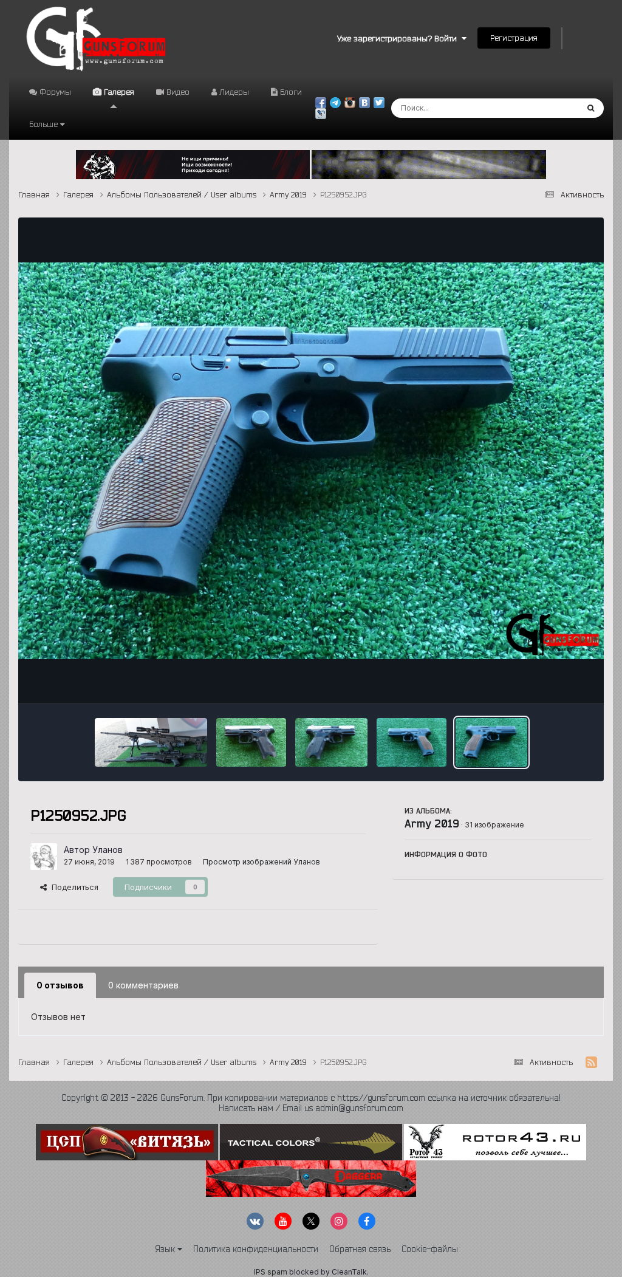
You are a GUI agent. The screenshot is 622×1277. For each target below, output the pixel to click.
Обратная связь (360, 1249)
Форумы (54, 91)
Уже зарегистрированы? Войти (399, 38)
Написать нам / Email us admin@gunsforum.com (311, 1108)
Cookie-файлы (430, 1249)
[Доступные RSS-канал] (591, 1062)
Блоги (290, 91)
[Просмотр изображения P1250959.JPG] (331, 742)
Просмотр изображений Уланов (261, 861)
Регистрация (514, 37)
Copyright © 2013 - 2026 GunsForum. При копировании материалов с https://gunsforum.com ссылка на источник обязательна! (311, 1098)
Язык (166, 1249)
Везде (549, 107)
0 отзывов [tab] (60, 985)
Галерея (117, 91)
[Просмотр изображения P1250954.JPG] (411, 742)
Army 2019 (432, 823)
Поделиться (72, 887)
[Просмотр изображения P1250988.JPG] (151, 742)
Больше (43, 124)
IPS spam (270, 1271)
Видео (177, 91)
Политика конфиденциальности (255, 1249)
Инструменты (551, 681)
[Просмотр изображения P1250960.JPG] (251, 742)
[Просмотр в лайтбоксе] (310, 461)
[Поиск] (591, 108)
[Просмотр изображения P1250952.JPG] (491, 742)
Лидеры (233, 91)
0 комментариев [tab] (143, 985)
